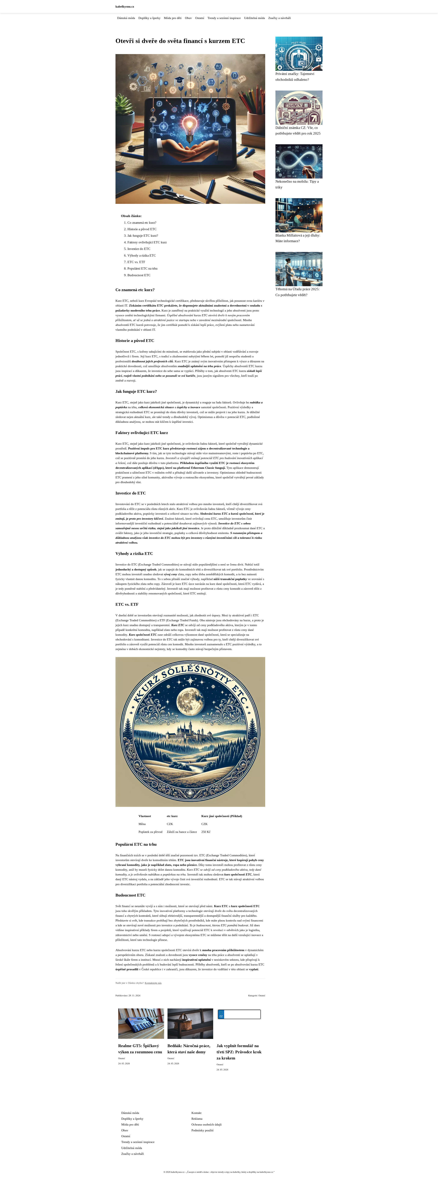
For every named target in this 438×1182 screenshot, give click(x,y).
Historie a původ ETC (142, 229)
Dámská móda (126, 18)
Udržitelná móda (254, 18)
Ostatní (199, 18)
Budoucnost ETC (139, 275)
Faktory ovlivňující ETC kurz (147, 242)
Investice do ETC (138, 249)
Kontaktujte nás (153, 982)
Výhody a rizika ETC (141, 255)
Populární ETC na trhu (142, 268)
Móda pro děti (173, 18)
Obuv (188, 18)
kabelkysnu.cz (124, 6)
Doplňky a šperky (149, 18)
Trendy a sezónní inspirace (224, 18)
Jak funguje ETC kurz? (142, 235)
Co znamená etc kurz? (141, 222)
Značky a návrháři (279, 18)
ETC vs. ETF (136, 262)
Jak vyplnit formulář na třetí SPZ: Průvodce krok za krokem (239, 1052)
